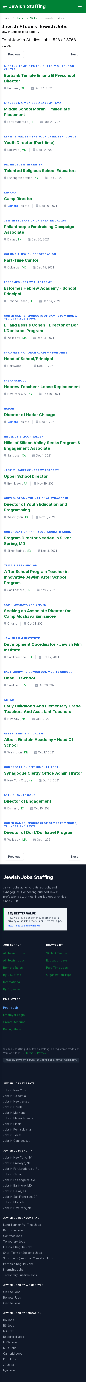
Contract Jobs (12, 1236)
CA (23, 88)
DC (27, 517)
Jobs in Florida (12, 1107)
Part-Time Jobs (57, 967)
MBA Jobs (9, 1348)
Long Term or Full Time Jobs (22, 1224)
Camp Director (18, 198)
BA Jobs (8, 1320)
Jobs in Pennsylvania (17, 1129)
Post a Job (10, 1007)
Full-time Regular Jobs (18, 1247)
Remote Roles (13, 967)
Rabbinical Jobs (13, 1336)
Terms (29, 1053)
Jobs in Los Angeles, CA (19, 1180)
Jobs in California (14, 1096)
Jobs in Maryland (14, 1112)
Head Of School (19, 678)
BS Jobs (8, 1325)
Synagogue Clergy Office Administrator (43, 773)
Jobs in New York (14, 1090)
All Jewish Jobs (14, 953)
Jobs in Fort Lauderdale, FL (21, 1168)
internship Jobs (13, 1269)
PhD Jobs (9, 1359)
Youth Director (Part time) (29, 142)
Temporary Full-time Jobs (20, 1275)
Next (74, 54)
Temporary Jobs (14, 1241)
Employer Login (14, 1014)
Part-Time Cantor (21, 260)
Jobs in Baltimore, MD (17, 1185)
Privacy (41, 1053)
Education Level (57, 960)
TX (19, 239)
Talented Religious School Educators (40, 170)
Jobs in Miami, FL (14, 1202)
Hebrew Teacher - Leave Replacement (42, 386)
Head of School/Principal (28, 358)
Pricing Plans (12, 1029)
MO (26, 685)
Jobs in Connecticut (16, 1140)
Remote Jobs (12, 1297)
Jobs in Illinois (12, 1124)
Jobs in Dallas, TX (15, 1191)
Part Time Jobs (13, 1230)
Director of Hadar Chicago (29, 414)
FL (32, 121)
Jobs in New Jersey (16, 1101)
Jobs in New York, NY (17, 1157)
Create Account (14, 1022)
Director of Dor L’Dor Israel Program (38, 832)
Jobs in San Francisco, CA (20, 1196)
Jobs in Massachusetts (18, 1118)
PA (25, 483)
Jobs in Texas (12, 1135)
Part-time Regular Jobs (18, 1264)
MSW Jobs (10, 1342)
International (12, 982)
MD (24, 149)
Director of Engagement (27, 801)
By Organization (14, 989)
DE (26, 752)
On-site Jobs (11, 1292)
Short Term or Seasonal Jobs (22, 1252)
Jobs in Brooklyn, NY (17, 1163)
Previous (14, 54)
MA (24, 337)
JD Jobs (8, 1364)
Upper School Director (26, 476)
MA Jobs (9, 1331)
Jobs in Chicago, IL (15, 1174)
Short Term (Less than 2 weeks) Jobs (28, 1258)
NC (22, 808)
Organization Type (59, 974)
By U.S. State (12, 974)
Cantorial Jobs (12, 1353)
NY (36, 177)
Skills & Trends (56, 953)
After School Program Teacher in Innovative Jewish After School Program (36, 577)
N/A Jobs (9, 1370)
